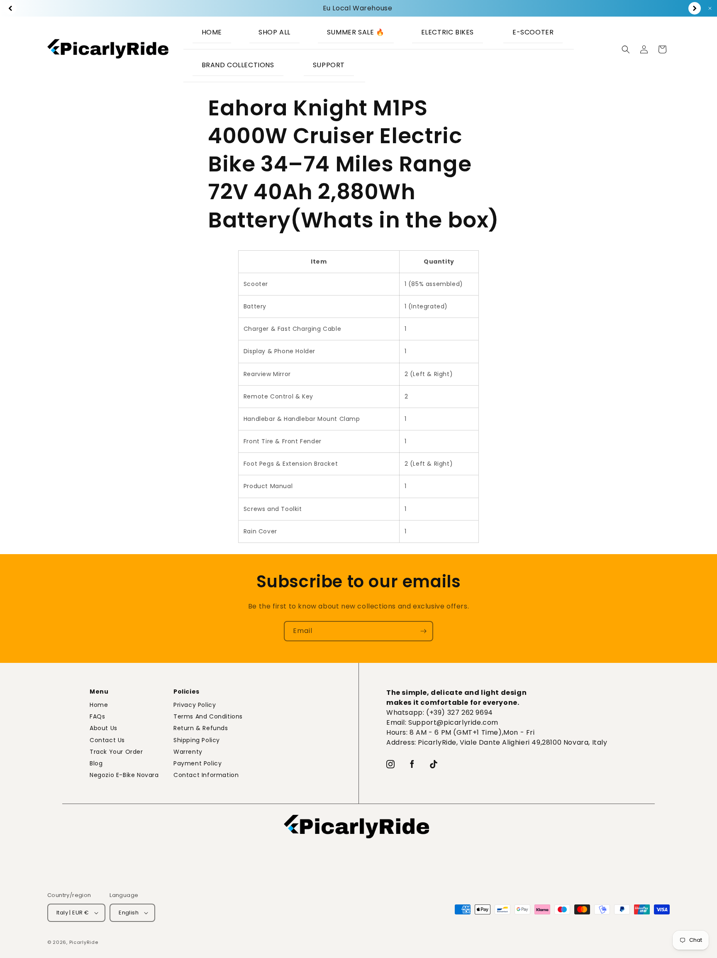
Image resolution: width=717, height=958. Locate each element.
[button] (448, 33)
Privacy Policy (194, 705)
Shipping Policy (196, 740)
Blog (96, 763)
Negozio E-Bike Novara (124, 775)
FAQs (97, 716)
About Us (103, 728)
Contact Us (107, 740)
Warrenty (187, 752)
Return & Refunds (200, 728)
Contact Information (206, 775)
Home (99, 705)
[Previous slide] (10, 8)
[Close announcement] (710, 8)
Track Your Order (116, 752)
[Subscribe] (423, 631)
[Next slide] (694, 8)
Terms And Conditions (208, 716)
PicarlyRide (83, 942)
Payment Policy (197, 763)
